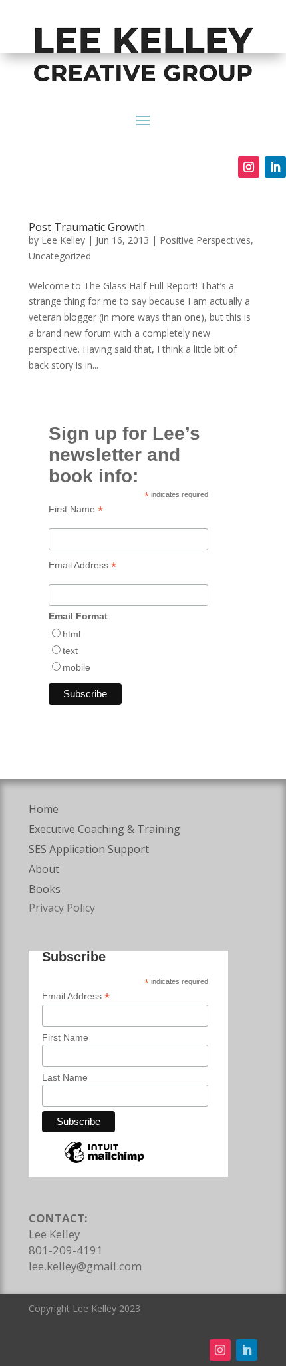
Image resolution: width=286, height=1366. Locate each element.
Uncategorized (60, 256)
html (71, 634)
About (44, 870)
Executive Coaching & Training (104, 830)
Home (44, 810)
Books (45, 890)
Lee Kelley (63, 240)
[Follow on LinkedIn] (275, 167)
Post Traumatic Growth (87, 227)
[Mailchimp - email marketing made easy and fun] (104, 1162)
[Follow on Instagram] (248, 167)
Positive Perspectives (205, 240)
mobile (76, 667)
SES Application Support (89, 850)
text (70, 650)
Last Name (65, 1077)
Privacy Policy (62, 907)
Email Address (82, 565)
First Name (76, 509)
